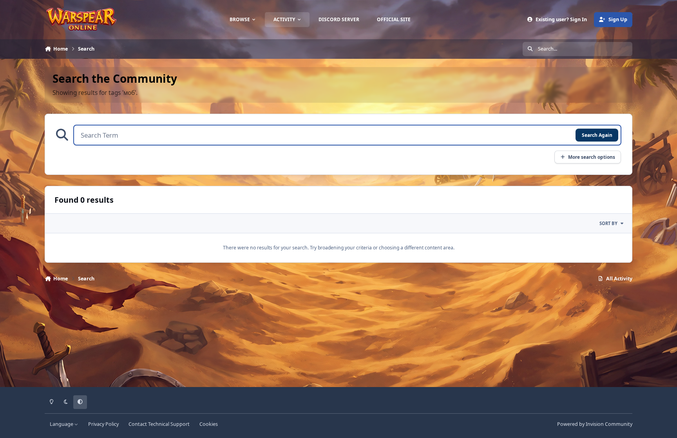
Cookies (208, 424)
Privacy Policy (103, 424)
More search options (591, 157)
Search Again (597, 135)
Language (62, 424)
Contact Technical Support (159, 424)
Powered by (594, 424)
